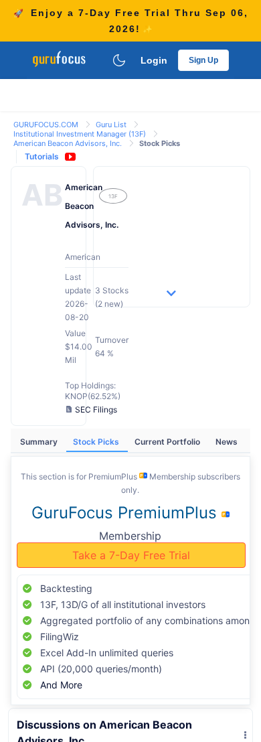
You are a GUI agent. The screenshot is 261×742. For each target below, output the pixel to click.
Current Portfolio (168, 442)
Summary (40, 442)
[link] (46, 123)
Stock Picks (97, 442)
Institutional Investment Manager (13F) (80, 134)
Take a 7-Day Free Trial (131, 555)
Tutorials (42, 156)
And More (61, 684)
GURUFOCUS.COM (46, 124)
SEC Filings (96, 409)
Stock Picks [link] (159, 143)
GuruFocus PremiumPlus (126, 512)
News (226, 442)
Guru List (112, 124)
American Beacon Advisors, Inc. (68, 143)
